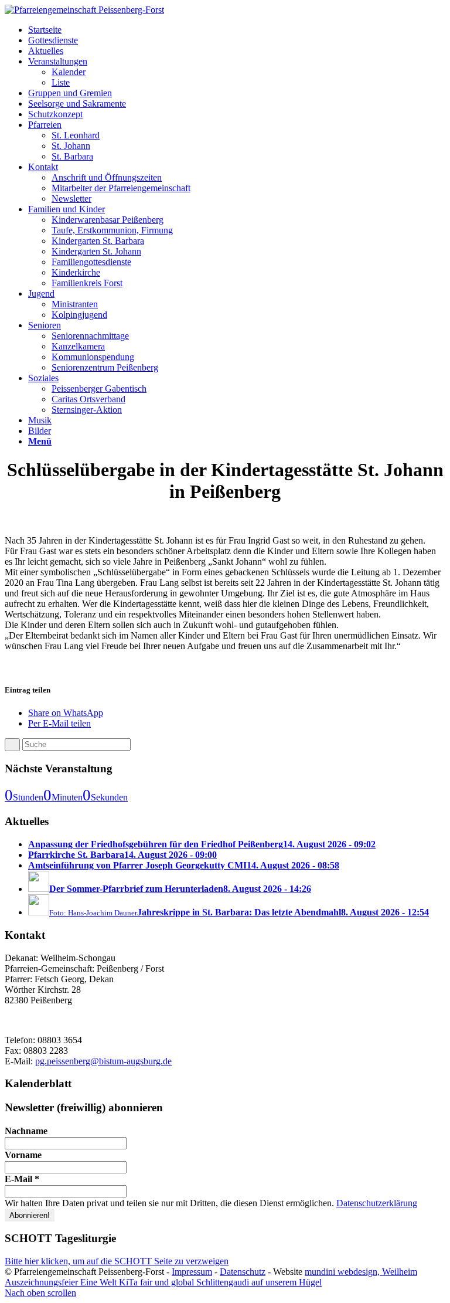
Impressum (192, 1272)
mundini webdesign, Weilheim (361, 1272)
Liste (61, 82)
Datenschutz (242, 1272)
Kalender (69, 72)
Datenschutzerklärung (376, 1203)
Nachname (26, 1131)
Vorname (23, 1155)
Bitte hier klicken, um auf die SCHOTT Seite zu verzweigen (117, 1261)
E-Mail (22, 1179)
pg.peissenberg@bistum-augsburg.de (103, 1061)
